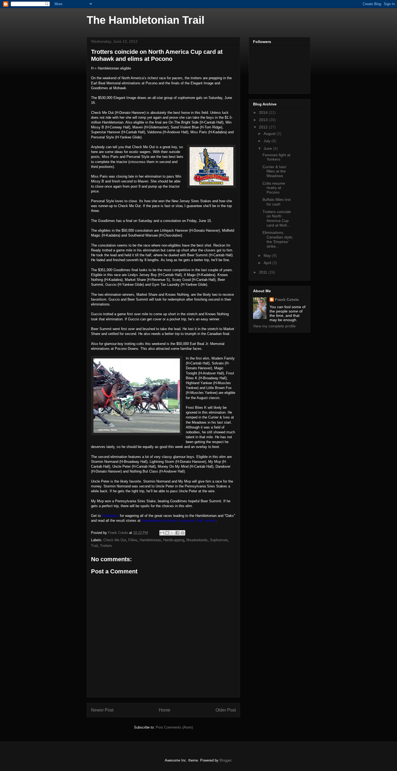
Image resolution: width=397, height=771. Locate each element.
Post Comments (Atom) (174, 727)
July (267, 141)
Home (164, 710)
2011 (263, 272)
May (268, 255)
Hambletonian (150, 540)
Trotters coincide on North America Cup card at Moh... (277, 218)
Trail (94, 546)
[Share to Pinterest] (182, 533)
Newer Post (102, 710)
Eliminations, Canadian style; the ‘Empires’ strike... (278, 239)
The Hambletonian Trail (145, 20)
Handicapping (173, 540)
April (268, 263)
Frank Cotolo (287, 299)
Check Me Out (114, 540)
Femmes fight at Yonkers (276, 157)
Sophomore (219, 540)
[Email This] (162, 533)
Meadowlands (197, 540)
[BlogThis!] (167, 533)
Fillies (132, 540)
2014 (264, 112)
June (268, 148)
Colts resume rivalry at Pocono (274, 188)
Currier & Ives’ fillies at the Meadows (275, 171)
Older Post (226, 710)
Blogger (225, 760)
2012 (264, 127)
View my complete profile (274, 326)
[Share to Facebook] (177, 533)
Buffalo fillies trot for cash (277, 201)
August (270, 133)
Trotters (106, 546)
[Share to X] (172, 533)
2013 (264, 120)
